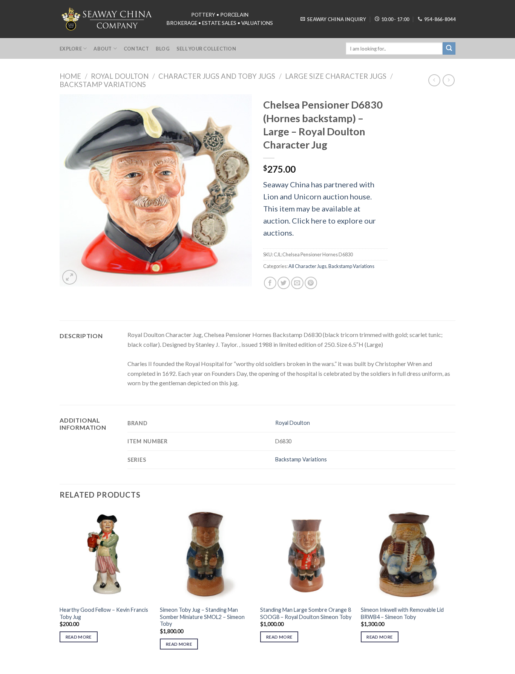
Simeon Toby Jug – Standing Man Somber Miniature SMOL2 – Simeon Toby (202, 617)
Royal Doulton (120, 76)
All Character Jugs (307, 266)
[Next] (453, 586)
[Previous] (60, 586)
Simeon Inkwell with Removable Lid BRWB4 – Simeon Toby (402, 613)
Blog (163, 49)
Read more (79, 636)
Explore (71, 49)
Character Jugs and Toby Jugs (216, 76)
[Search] (449, 48)
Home (70, 76)
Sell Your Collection (206, 49)
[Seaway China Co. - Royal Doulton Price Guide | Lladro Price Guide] (107, 19)
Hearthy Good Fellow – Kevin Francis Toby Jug (104, 613)
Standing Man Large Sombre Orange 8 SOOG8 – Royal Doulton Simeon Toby (305, 613)
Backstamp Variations (103, 84)
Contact (136, 49)
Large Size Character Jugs (335, 76)
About (102, 49)
